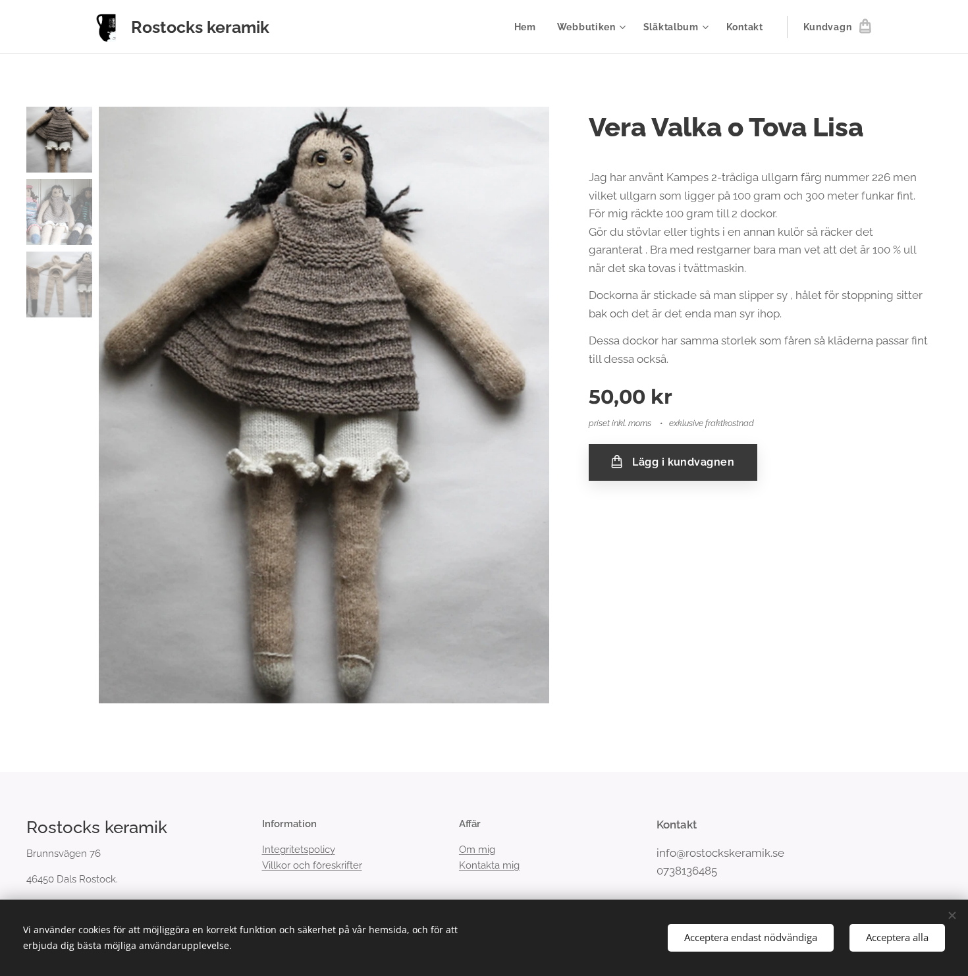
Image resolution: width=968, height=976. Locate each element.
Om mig (477, 849)
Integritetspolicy (298, 849)
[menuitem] (529, 27)
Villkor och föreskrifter (312, 865)
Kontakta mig (489, 865)
